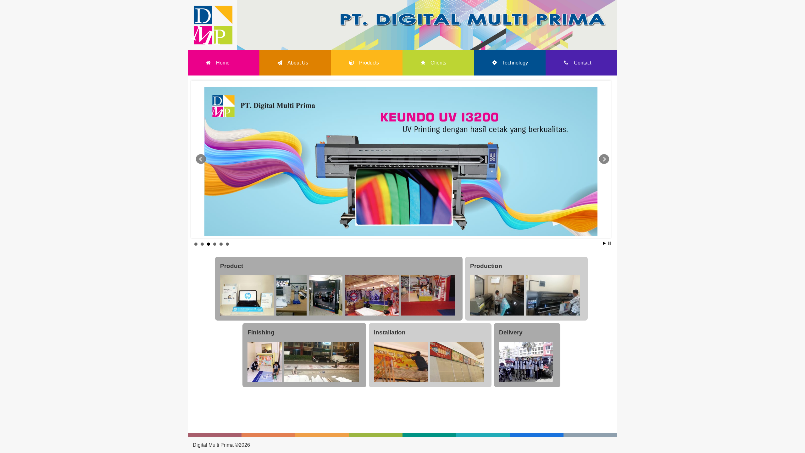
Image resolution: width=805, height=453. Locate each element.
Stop (609, 243)
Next (604, 159)
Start (604, 243)
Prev (201, 159)
